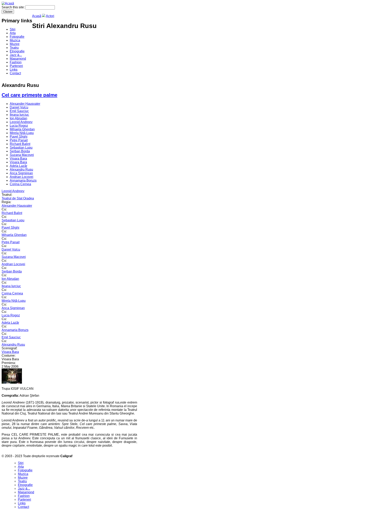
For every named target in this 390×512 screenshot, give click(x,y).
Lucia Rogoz (19, 125)
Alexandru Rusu (21, 169)
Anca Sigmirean (21, 173)
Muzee (15, 44)
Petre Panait (19, 140)
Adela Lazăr (18, 166)
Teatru (14, 47)
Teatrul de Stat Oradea (18, 198)
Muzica (15, 40)
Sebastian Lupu (21, 147)
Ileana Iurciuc (19, 114)
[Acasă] (8, 3)
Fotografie (17, 36)
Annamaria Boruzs (23, 180)
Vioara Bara (18, 158)
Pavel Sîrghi (18, 136)
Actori (50, 16)
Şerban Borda (20, 151)
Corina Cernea (20, 184)
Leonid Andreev (21, 122)
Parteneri (16, 66)
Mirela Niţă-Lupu (22, 133)
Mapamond (18, 58)
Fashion (16, 62)
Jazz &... (16, 55)
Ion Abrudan (18, 118)
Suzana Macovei (22, 155)
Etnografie (17, 51)
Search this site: (13, 7)
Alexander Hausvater (25, 103)
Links (13, 69)
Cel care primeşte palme (29, 95)
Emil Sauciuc (19, 111)
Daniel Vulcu (19, 107)
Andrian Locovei (21, 177)
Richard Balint (20, 144)
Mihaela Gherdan (22, 129)
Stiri (12, 29)
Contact (15, 73)
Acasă (36, 16)
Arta (13, 33)
